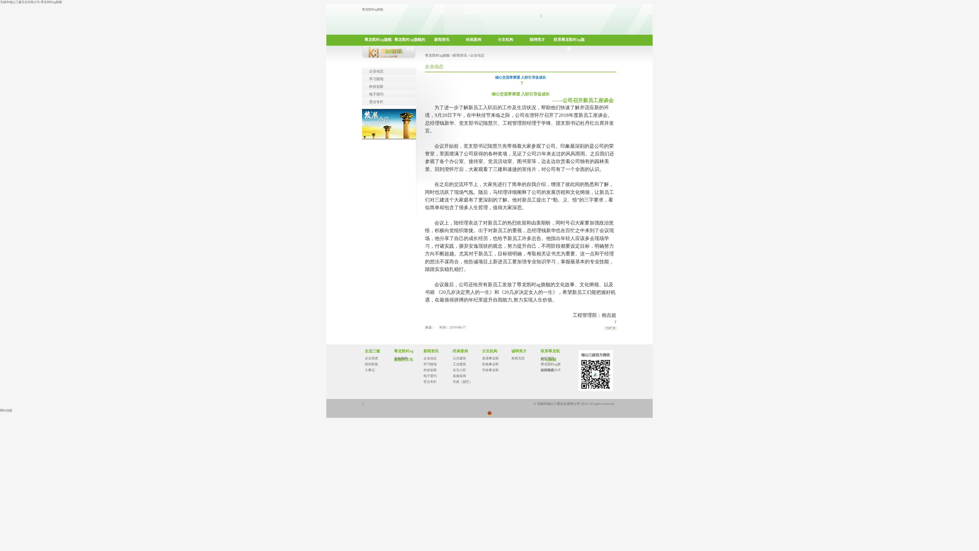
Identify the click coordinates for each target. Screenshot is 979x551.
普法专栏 (376, 102)
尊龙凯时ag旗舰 (372, 9)
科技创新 (376, 87)
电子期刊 (376, 94)
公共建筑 (459, 358)
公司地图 (547, 370)
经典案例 (473, 39)
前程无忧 (518, 358)
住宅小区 (459, 370)
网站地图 (6, 410)
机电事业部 (490, 364)
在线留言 (547, 358)
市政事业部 (490, 370)
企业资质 (371, 358)
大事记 (370, 370)
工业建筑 (459, 364)
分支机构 (505, 39)
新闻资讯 (441, 39)
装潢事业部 (490, 358)
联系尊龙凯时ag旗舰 (569, 41)
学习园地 (376, 79)
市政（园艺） (463, 382)
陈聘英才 (537, 39)
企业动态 (376, 71)
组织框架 (371, 364)
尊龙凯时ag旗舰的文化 (409, 41)
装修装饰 (459, 376)
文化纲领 (400, 358)
